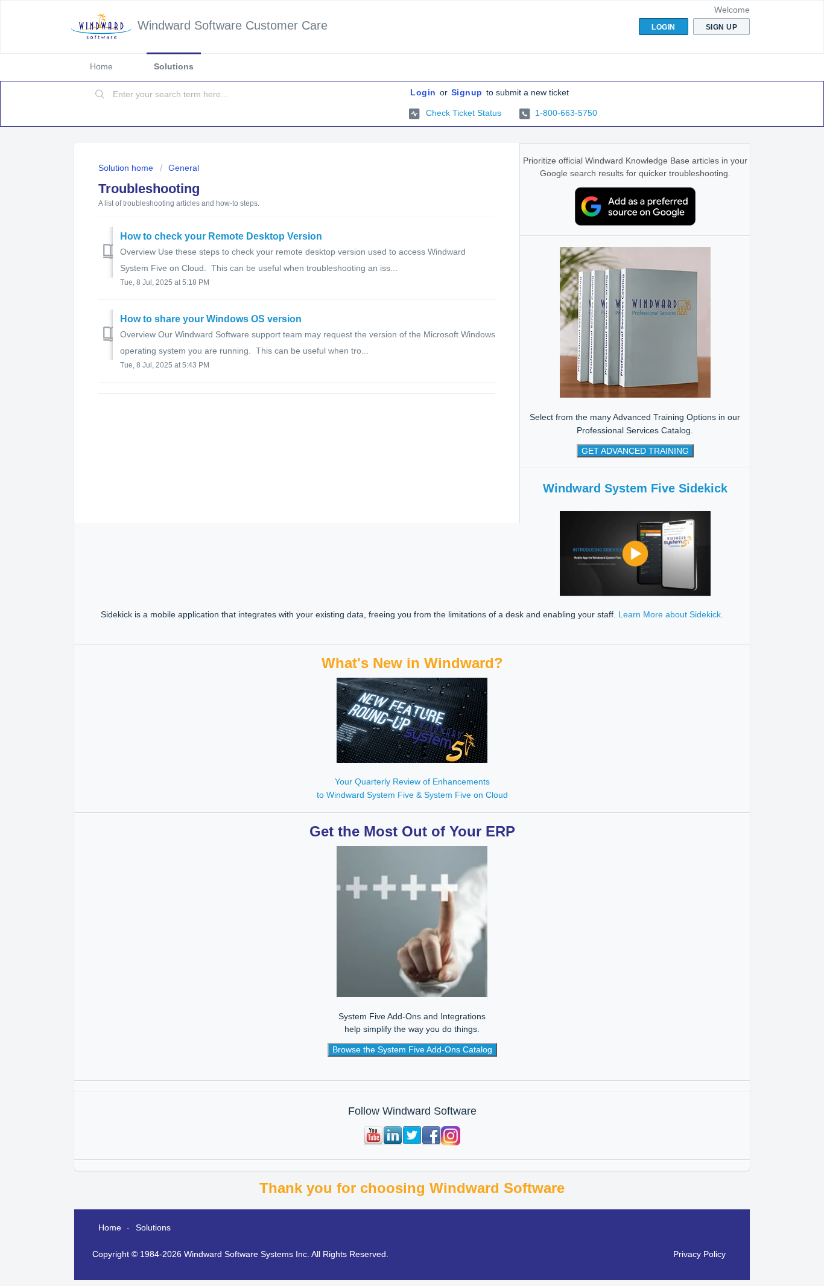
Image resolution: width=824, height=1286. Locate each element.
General (183, 168)
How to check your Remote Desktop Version (221, 236)
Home (101, 66)
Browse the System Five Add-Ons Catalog (412, 1049)
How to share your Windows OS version (211, 319)
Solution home (127, 168)
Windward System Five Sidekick (635, 488)
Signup (467, 92)
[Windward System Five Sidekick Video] (635, 553)
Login (423, 92)
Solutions (174, 66)
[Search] (100, 95)
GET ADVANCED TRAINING (635, 451)
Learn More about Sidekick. (670, 614)
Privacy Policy (699, 1254)
